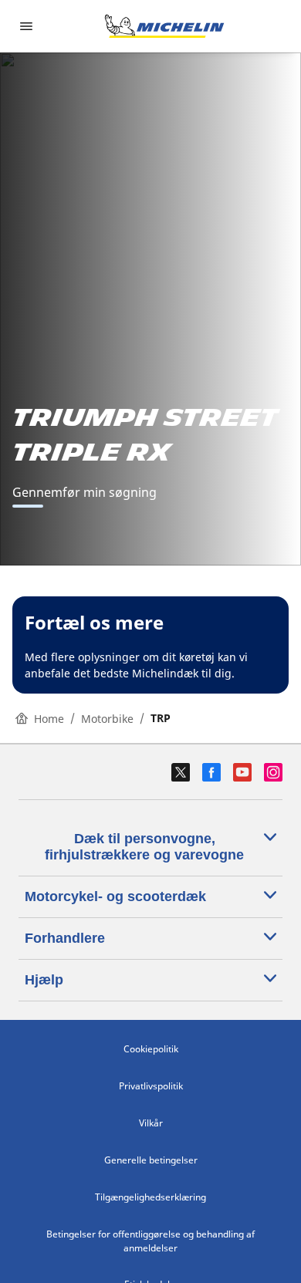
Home (49, 718)
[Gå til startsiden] (164, 26)
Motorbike (107, 718)
